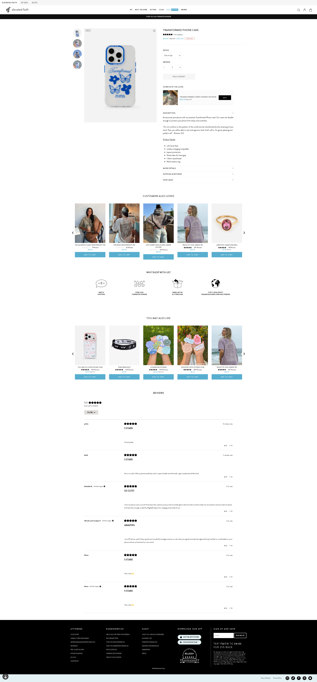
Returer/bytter (112, 638)
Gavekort (75, 661)
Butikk (153, 9)
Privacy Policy (277, 678)
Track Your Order (113, 657)
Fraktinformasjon (149, 642)
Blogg (73, 657)
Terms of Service (265, 678)
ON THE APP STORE (191, 637)
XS (166, 109)
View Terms (223, 664)
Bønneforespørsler (150, 646)
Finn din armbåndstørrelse (117, 646)
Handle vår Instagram (80, 638)
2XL (188, 109)
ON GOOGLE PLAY (190, 642)
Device (166, 50)
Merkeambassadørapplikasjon (83, 642)
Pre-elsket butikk (77, 650)
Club (161, 9)
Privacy (231, 664)
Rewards (74, 646)
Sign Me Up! (240, 635)
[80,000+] (189, 662)
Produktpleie (111, 650)
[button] (173, 34)
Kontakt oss (147, 638)
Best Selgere (141, 9)
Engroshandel (77, 653)
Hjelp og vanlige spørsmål (153, 634)
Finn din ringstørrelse (115, 642)
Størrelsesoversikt (114, 653)
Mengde (166, 62)
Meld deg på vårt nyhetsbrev (118, 634)
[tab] (198, 113)
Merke (184, 9)
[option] (158, 17)
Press (144, 653)
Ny (131, 9)
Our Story (75, 634)
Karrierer (146, 650)
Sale (172, 9)
